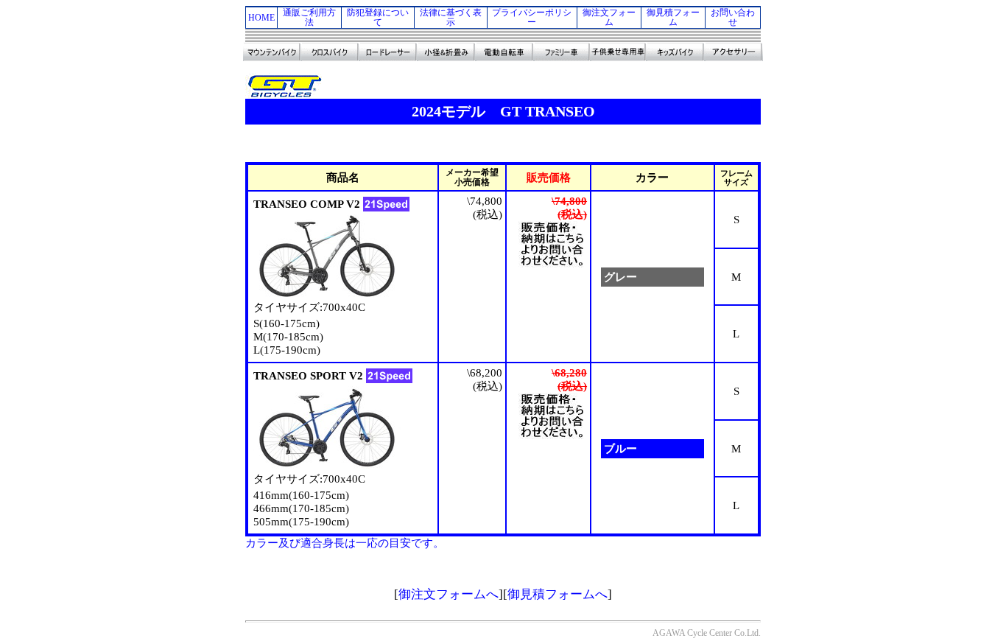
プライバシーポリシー (531, 17)
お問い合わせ (733, 17)
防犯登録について (378, 17)
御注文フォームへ (448, 594)
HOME (261, 18)
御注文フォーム (609, 17)
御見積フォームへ (557, 594)
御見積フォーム (673, 17)
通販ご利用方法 (309, 17)
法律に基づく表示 (451, 17)
